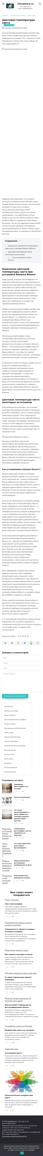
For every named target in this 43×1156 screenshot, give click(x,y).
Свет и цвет (9, 25)
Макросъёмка (9, 724)
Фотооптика (9, 754)
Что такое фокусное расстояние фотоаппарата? (22, 846)
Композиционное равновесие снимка (22, 877)
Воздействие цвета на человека (19, 1030)
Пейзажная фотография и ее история (21, 787)
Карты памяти (9, 715)
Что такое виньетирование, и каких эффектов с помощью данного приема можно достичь (21, 815)
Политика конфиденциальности (14, 1136)
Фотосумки (8, 759)
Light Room (8, 706)
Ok (22, 1153)
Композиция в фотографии (15, 719)
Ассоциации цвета (13, 1053)
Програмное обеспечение (15, 728)
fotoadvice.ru (26, 3)
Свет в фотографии (13, 904)
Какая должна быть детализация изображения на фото (23, 863)
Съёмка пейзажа (11, 741)
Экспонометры (10, 772)
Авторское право (11, 711)
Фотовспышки (10, 750)
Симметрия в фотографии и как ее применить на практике (22, 832)
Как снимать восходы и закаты (19, 954)
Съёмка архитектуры (12, 737)
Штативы (7, 763)
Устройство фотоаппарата (14, 746)
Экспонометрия (10, 767)
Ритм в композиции (22, 797)
